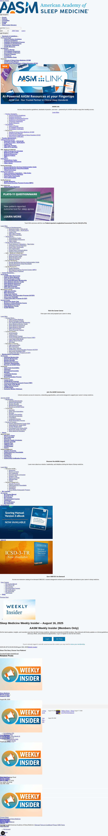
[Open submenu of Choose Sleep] (14, 318)
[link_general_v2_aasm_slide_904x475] (39, 103)
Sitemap (37, 825)
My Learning (4, 493)
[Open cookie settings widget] (3, 833)
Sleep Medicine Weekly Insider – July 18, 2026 (5, 821)
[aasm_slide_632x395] (27, 220)
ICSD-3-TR (3, 540)
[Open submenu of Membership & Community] (19, 354)
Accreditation (4, 48)
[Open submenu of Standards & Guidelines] (18, 36)
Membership (4, 356)
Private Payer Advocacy (7, 171)
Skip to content (4, 0)
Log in (23, 31)
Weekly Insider (32, 647)
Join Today (59, 639)
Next (7, 597)
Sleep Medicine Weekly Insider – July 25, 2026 (5, 779)
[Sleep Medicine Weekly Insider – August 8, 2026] (21, 690)
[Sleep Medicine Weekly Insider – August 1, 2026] (21, 732)
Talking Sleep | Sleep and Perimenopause (67, 712)
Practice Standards (6, 37)
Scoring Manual (5, 505)
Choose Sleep (4, 274)
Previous (2, 597)
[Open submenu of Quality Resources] (17, 267)
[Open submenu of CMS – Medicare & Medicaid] (23, 253)
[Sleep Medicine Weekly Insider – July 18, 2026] (21, 816)
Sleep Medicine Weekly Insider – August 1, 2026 (5, 737)
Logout (5, 832)
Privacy (55, 825)
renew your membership (77, 644)
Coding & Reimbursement (8, 139)
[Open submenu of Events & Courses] (17, 422)
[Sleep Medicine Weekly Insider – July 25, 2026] (21, 774)
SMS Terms (61, 825)
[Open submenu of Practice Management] (16, 138)
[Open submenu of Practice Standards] (17, 114)
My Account (6, 829)
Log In (47, 639)
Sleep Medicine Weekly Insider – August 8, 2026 (5, 694)
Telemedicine (4, 158)
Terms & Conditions (46, 825)
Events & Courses (5, 300)
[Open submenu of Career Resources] (14, 273)
